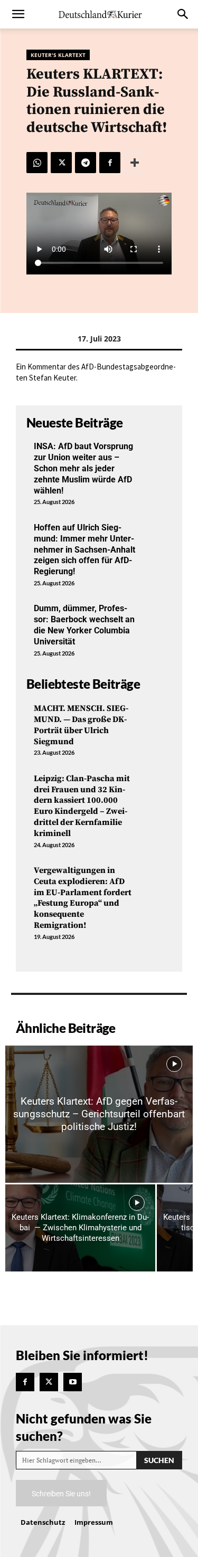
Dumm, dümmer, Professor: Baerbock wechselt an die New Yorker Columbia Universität (84, 624)
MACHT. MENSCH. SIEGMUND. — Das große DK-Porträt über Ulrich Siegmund (81, 724)
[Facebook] (109, 162)
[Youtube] (72, 1382)
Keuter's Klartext (58, 55)
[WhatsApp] (37, 162)
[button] (18, 14)
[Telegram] (85, 162)
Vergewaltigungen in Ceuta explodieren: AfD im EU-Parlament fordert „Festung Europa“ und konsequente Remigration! (82, 898)
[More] (135, 162)
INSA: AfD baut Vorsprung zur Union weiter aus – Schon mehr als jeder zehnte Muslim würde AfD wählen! (83, 468)
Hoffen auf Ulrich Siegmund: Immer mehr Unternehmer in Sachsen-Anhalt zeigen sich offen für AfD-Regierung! (84, 549)
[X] (61, 162)
